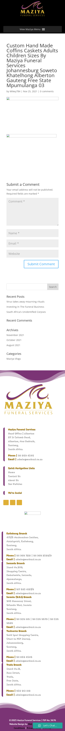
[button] (30, 29)
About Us (13, 480)
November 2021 (15, 335)
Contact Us (14, 476)
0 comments (47, 91)
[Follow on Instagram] (12, 502)
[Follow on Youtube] (19, 502)
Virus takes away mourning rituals (25, 301)
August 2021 (13, 345)
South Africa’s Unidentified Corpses (26, 311)
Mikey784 (15, 91)
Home (11, 472)
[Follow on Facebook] (6, 502)
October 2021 (14, 340)
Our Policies (15, 483)
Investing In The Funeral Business (25, 306)
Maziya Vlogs (13, 358)
